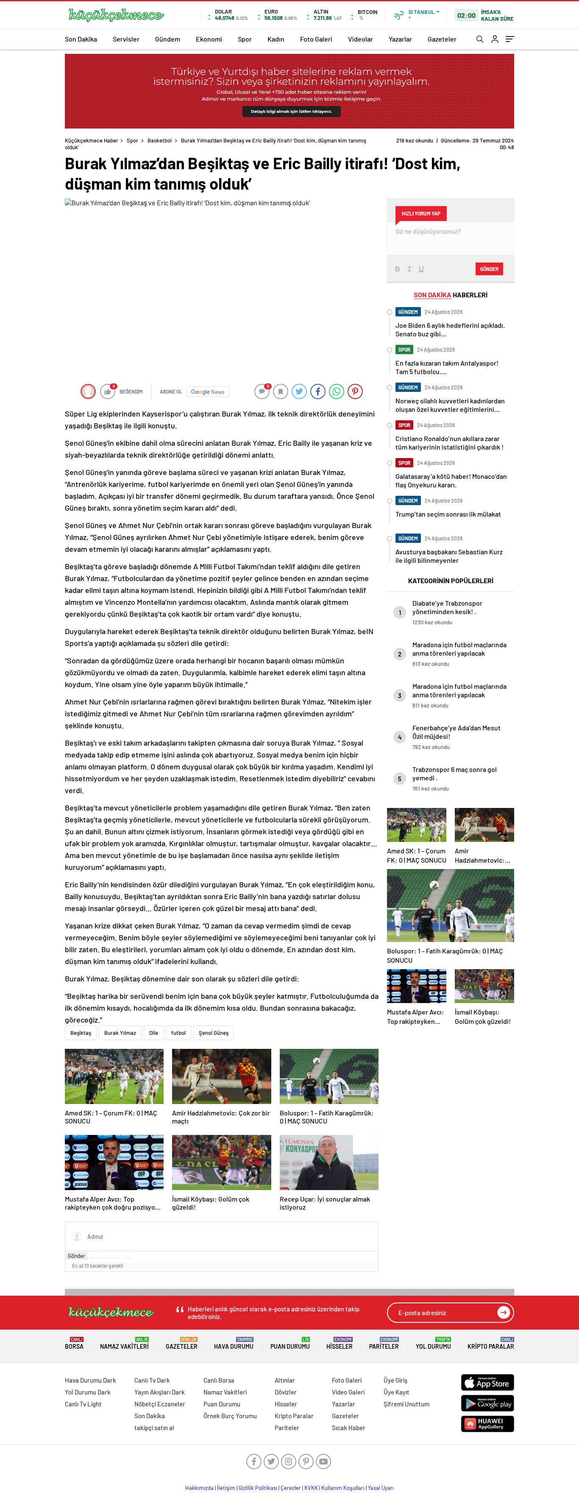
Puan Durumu (290, 1343)
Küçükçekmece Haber (91, 140)
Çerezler (291, 1487)
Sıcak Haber (348, 1427)
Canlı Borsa (218, 1380)
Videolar (360, 39)
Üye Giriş (395, 1380)
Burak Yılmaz (120, 1032)
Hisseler (339, 1343)
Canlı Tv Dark (152, 1380)
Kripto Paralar (491, 1343)
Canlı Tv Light (83, 1404)
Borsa (74, 1343)
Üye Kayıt (396, 1392)
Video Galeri (348, 1392)
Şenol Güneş (213, 1032)
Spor (245, 39)
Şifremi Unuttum (406, 1404)
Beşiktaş (80, 1032)
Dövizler (286, 1392)
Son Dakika (81, 39)
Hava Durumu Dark (90, 1380)
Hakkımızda (199, 1487)
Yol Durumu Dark (88, 1392)
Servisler (126, 39)
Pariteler (384, 1343)
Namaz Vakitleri (124, 1343)
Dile (153, 1032)
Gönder (76, 1255)
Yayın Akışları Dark (159, 1392)
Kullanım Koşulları (343, 1487)
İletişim (226, 1487)
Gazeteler (442, 39)
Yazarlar (400, 39)
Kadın (275, 39)
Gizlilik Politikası (258, 1487)
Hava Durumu (233, 1343)
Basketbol (160, 140)
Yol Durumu (433, 1343)
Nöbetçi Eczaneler (159, 1404)
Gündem (167, 39)
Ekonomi (209, 39)
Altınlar (285, 1380)
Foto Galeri (316, 39)
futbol (178, 1032)
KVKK (311, 1487)
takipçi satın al (154, 1427)
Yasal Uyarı (381, 1487)
